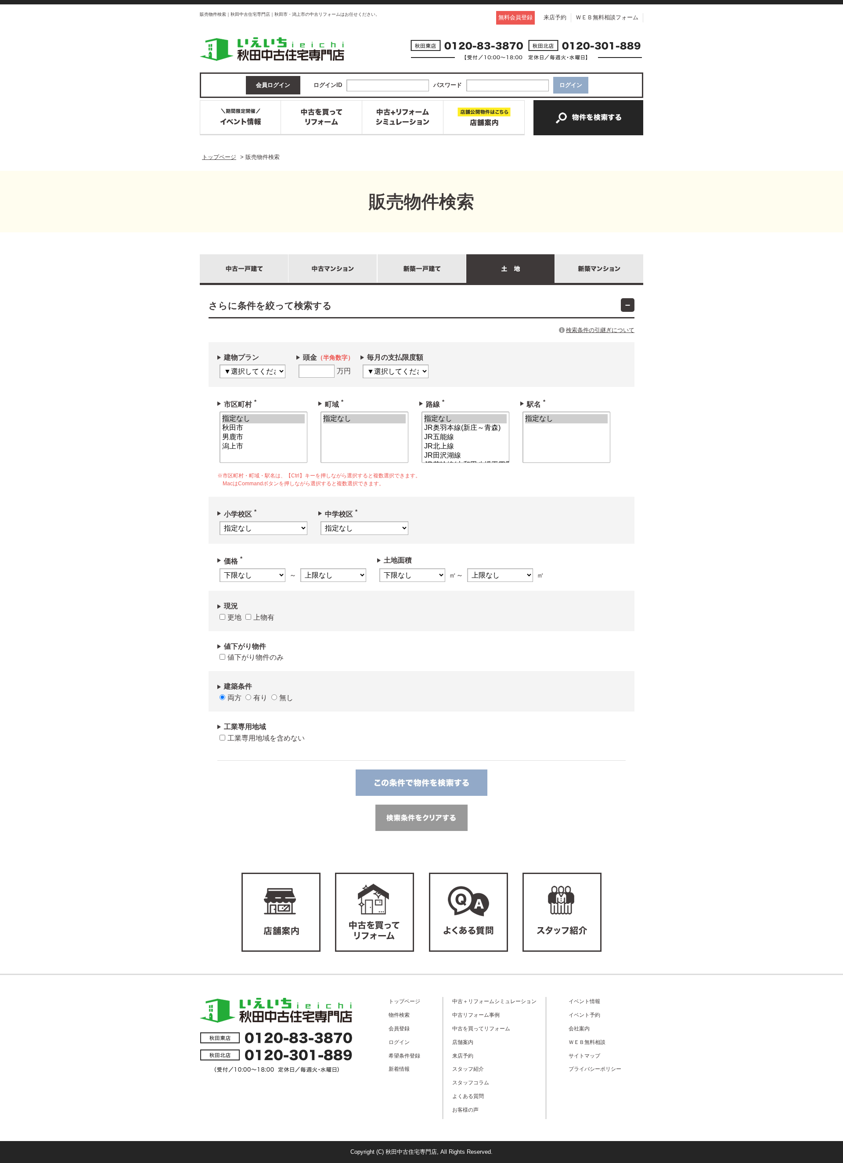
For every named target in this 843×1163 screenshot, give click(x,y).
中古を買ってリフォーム (481, 1028)
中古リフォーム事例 (476, 1015)
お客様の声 (465, 1109)
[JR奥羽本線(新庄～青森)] (465, 428)
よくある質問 (468, 1096)
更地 (234, 617)
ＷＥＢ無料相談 (587, 1042)
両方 (234, 697)
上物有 (263, 617)
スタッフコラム (470, 1082)
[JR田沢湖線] (465, 455)
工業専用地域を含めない (266, 738)
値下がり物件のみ (255, 657)
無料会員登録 (515, 17)
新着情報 (399, 1069)
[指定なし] (263, 418)
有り (260, 697)
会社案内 (579, 1028)
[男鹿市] (263, 437)
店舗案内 (462, 1042)
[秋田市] (263, 428)
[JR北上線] (465, 446)
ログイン (399, 1042)
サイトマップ (584, 1055)
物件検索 (399, 1015)
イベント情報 (584, 1001)
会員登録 (399, 1028)
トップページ (404, 1001)
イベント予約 (584, 1015)
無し (286, 697)
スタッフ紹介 (468, 1069)
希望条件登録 (404, 1055)
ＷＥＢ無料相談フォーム (607, 17)
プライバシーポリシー (595, 1069)
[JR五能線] (465, 437)
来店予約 (555, 17)
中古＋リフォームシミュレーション (494, 1001)
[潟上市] (263, 446)
